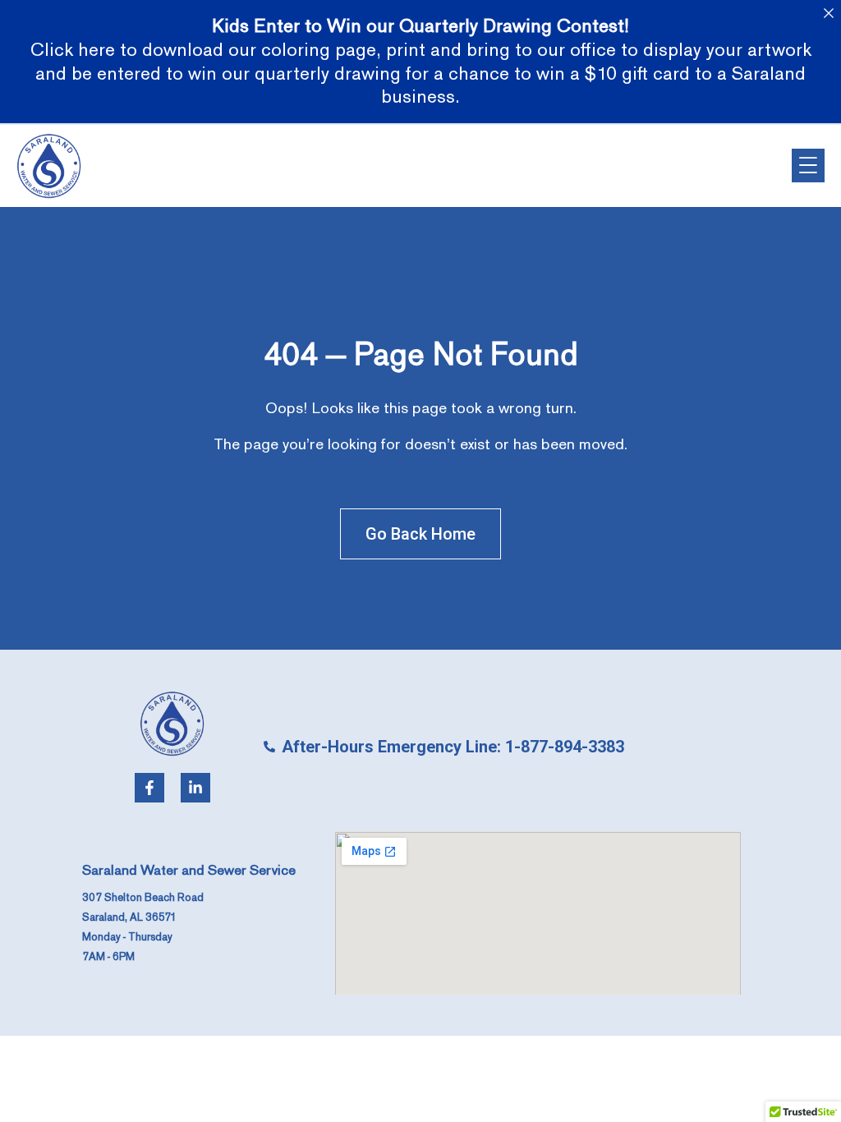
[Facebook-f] (149, 787)
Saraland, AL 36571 (129, 917)
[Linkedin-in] (195, 787)
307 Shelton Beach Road (143, 897)
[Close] (828, 12)
